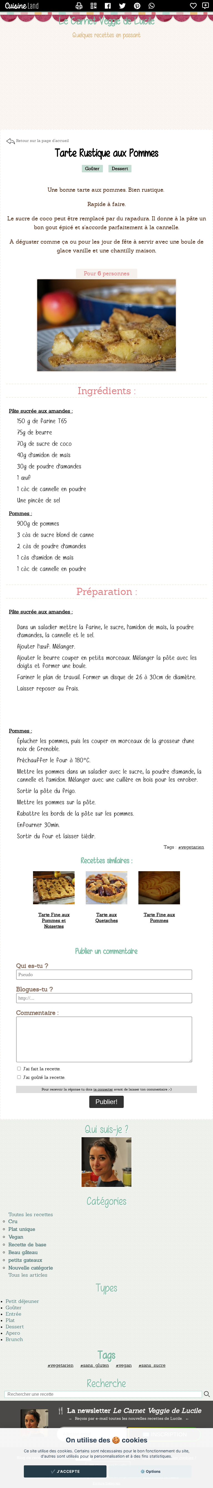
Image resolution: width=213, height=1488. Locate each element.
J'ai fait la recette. (41, 1069)
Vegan (15, 1237)
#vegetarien (60, 1365)
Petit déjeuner (22, 1301)
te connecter (103, 1089)
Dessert (15, 1326)
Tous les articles (27, 1275)
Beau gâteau (23, 1252)
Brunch (14, 1339)
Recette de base (27, 1244)
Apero (13, 1333)
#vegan (124, 1365)
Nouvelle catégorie (30, 1268)
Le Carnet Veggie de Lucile (106, 21)
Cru (12, 1221)
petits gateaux (25, 1260)
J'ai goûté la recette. (43, 1077)
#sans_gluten (94, 1365)
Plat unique (21, 1229)
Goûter (14, 1307)
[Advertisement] (106, 85)
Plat (10, 1320)
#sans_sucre (152, 1365)
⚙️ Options (150, 1471)
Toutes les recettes (30, 1214)
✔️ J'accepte (65, 1471)
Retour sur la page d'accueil (42, 140)
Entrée (13, 1314)
